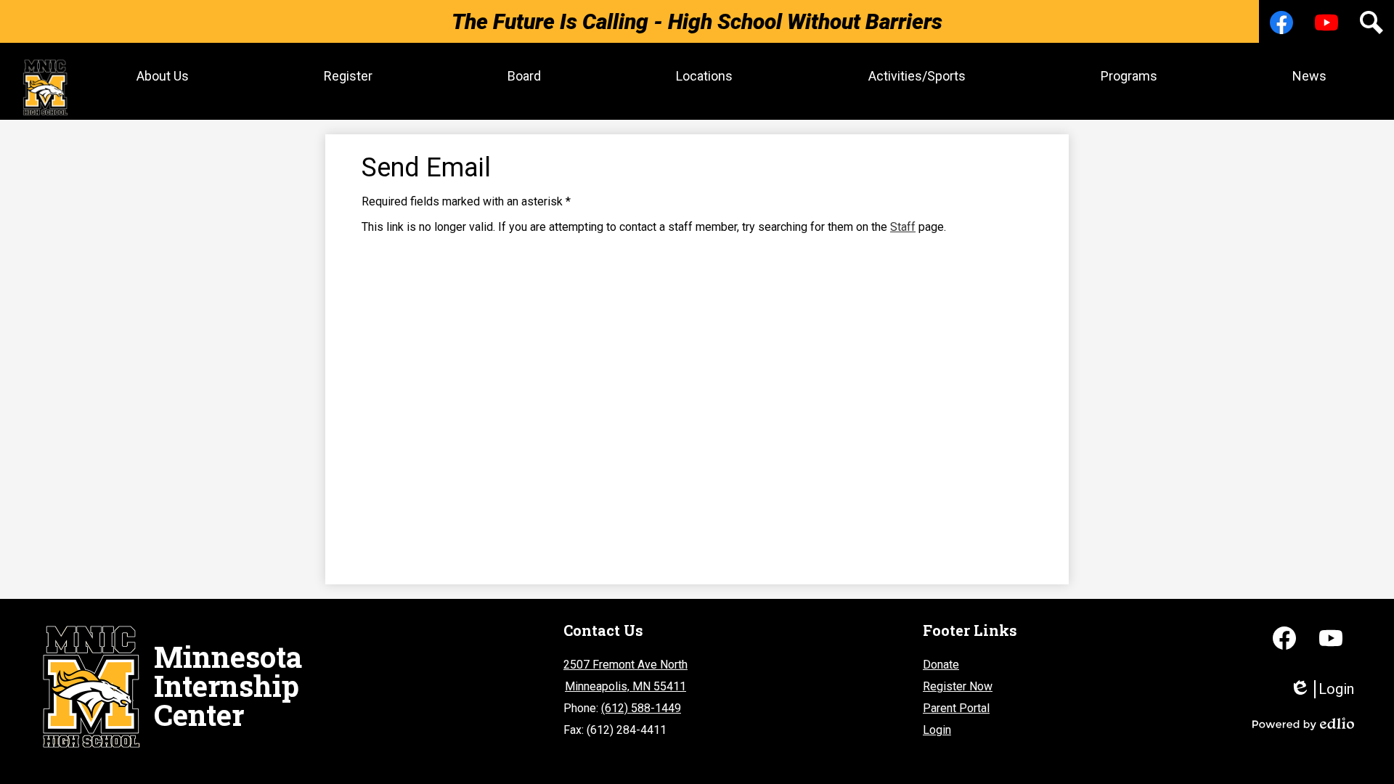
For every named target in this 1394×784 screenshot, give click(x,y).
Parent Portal (956, 708)
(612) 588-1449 (641, 708)
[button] (162, 75)
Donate (941, 664)
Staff (903, 227)
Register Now (957, 686)
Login (937, 730)
